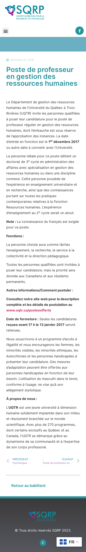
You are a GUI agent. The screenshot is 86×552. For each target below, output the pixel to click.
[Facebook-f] (79, 30)
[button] (5, 31)
